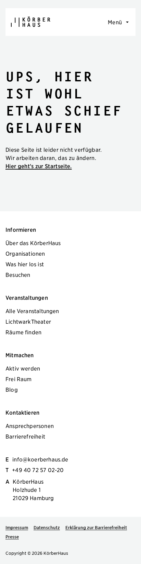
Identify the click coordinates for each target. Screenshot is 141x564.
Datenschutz (47, 527)
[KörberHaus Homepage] (30, 21)
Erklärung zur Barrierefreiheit (96, 527)
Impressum (16, 527)
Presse (12, 536)
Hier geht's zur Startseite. (38, 165)
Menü (115, 21)
